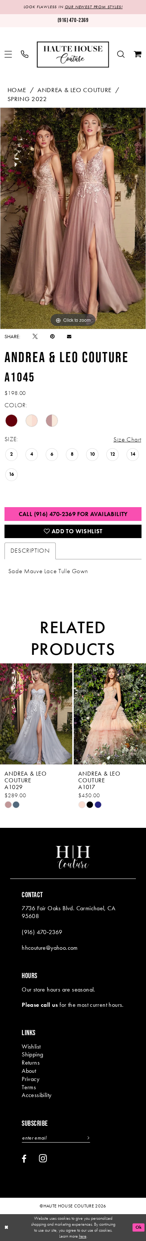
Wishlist (31, 1046)
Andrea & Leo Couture (74, 90)
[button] (8, 54)
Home (17, 90)
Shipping (32, 1054)
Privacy (30, 1079)
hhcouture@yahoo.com (50, 948)
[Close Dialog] (6, 1227)
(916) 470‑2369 (42, 932)
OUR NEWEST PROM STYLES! (94, 6)
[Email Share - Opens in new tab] (69, 336)
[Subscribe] (87, 1138)
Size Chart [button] (127, 439)
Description (30, 550)
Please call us (40, 1005)
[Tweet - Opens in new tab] (35, 336)
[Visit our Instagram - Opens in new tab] (43, 1158)
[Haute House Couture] (73, 54)
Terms (29, 1087)
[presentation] (46, 713)
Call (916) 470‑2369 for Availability (73, 514)
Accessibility (36, 1095)
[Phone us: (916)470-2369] (25, 54)
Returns (31, 1062)
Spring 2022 (27, 99)
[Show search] (121, 54)
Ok (139, 1227)
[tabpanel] (73, 218)
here (82, 1236)
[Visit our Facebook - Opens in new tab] (24, 1159)
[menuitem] (8, 54)
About (29, 1071)
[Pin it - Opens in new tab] (52, 336)
